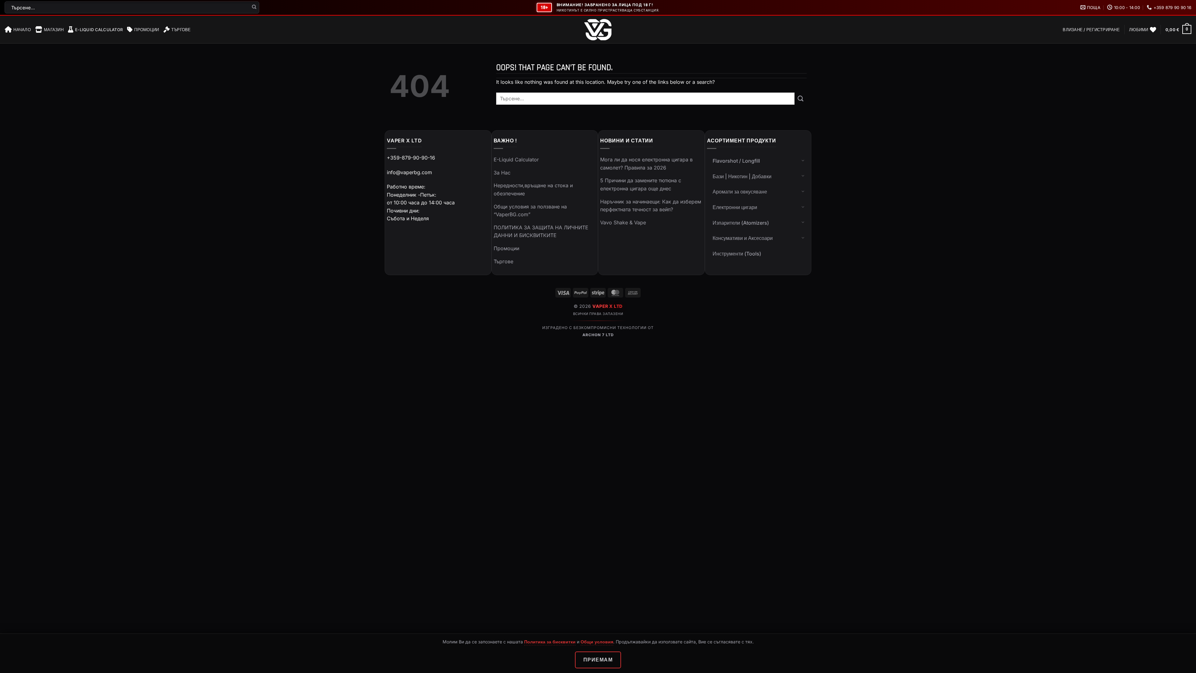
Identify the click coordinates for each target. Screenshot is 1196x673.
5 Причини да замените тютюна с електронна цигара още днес (640, 184)
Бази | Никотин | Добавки (742, 176)
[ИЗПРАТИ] (254, 7)
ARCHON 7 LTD (598, 334)
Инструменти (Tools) (737, 254)
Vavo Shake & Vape (623, 222)
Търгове (181, 29)
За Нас (502, 172)
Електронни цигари (735, 207)
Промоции (146, 29)
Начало (22, 29)
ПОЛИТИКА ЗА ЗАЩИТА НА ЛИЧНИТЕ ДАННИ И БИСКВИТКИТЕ (541, 231)
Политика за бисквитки (550, 641)
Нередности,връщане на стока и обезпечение (533, 189)
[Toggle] (803, 160)
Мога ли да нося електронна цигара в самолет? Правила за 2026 (646, 163)
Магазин (54, 29)
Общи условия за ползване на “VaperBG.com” (530, 210)
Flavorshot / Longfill (736, 161)
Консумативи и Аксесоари (743, 238)
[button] (1091, 29)
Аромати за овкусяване (740, 192)
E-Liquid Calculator (99, 29)
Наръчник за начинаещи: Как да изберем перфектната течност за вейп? (650, 205)
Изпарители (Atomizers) (741, 223)
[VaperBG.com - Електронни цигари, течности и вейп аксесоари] (598, 30)
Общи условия (597, 641)
